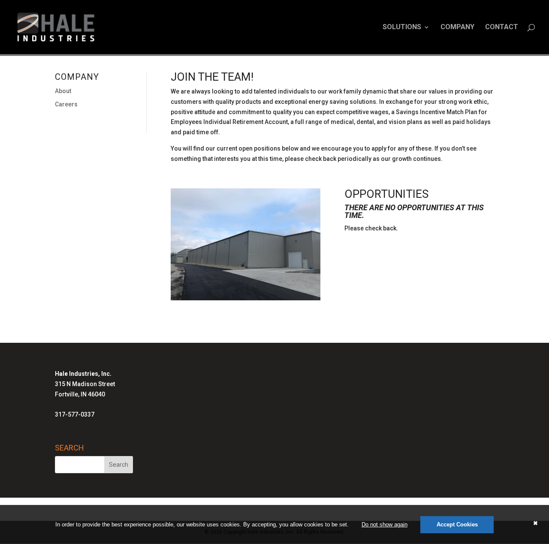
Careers (66, 104)
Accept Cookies (457, 524)
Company (457, 27)
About (63, 91)
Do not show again (384, 524)
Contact (501, 27)
